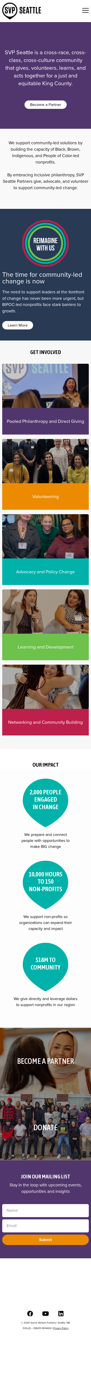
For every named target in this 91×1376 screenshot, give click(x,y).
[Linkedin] (61, 1313)
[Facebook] (30, 1313)
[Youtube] (46, 1313)
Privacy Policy (60, 1328)
